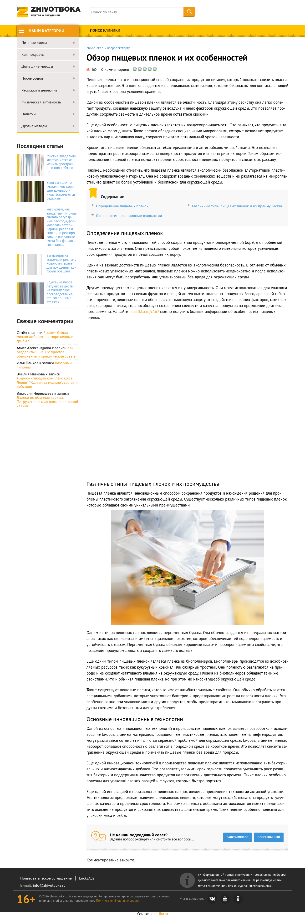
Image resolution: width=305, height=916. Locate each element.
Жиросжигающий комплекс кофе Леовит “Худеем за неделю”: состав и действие (47, 382)
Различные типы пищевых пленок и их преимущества (237, 206)
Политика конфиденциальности (117, 900)
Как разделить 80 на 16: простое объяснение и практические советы (46, 351)
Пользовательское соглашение (46, 878)
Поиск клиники (105, 30)
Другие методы (34, 126)
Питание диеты (34, 43)
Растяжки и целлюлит (39, 90)
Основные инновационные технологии (129, 215)
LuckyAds (86, 878)
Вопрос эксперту (118, 48)
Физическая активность (41, 102)
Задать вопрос (237, 837)
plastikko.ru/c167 (144, 311)
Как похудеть (32, 54)
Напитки (28, 114)
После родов (32, 78)
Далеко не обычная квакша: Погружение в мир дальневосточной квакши (47, 401)
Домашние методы (37, 66)
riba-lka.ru (159, 913)
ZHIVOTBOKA (56, 11)
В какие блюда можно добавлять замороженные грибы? (45, 336)
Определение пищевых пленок (122, 206)
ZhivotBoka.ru (95, 48)
